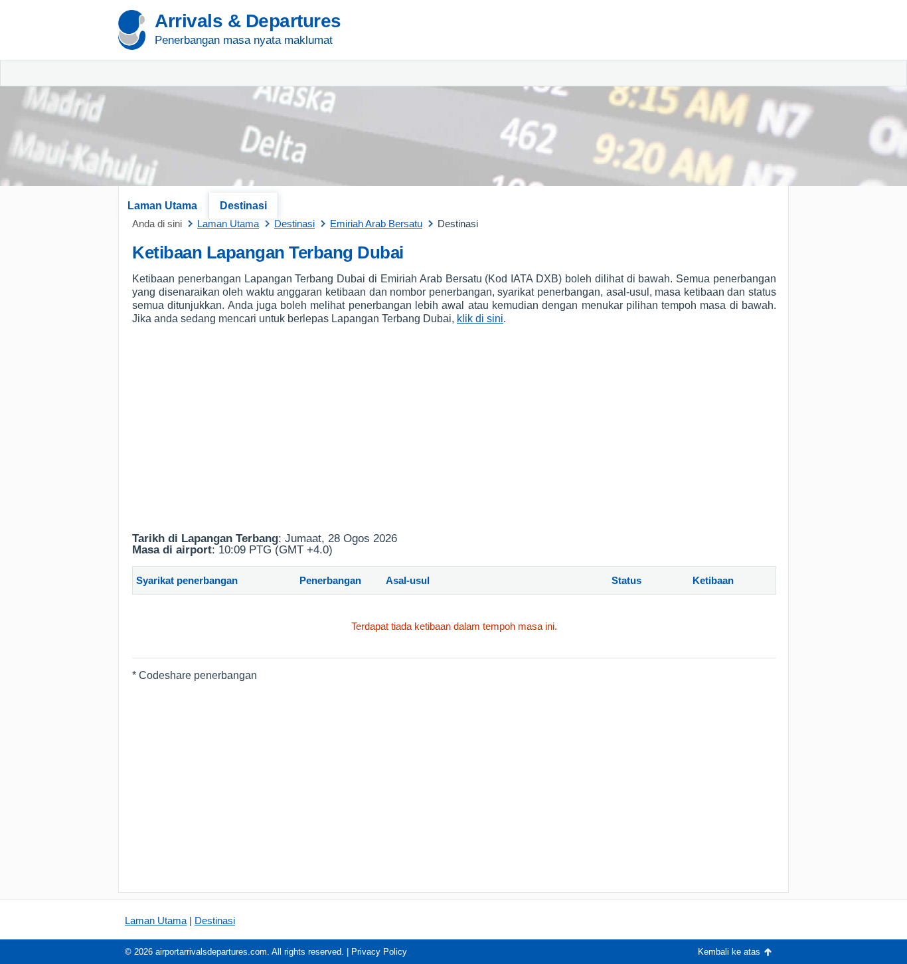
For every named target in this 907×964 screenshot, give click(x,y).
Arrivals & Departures (248, 21)
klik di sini (480, 318)
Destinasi (243, 205)
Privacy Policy (379, 952)
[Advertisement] (633, 100)
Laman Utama (162, 205)
